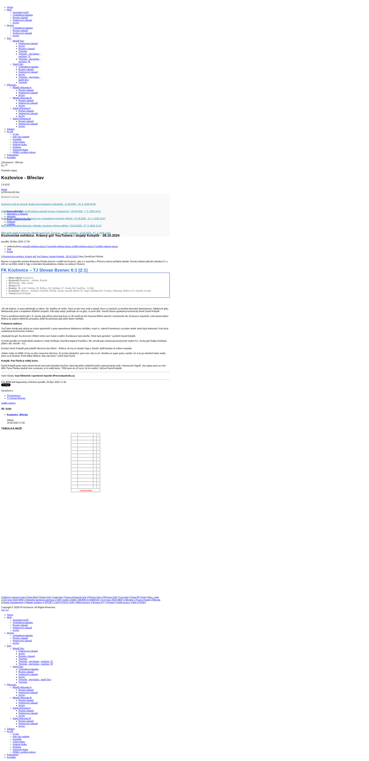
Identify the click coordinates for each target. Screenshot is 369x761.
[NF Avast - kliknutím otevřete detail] (137, 597)
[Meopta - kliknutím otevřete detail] (155, 600)
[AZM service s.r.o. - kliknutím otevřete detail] (122, 602)
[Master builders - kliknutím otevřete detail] (33, 602)
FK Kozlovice (14, 395)
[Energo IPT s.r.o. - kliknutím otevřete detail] (98, 602)
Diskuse (11, 222)
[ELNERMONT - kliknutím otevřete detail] (12, 600)
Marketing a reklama (17, 214)
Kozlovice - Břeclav (17, 414)
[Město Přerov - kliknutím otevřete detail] (94, 597)
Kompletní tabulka (86, 490)
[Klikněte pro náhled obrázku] (39, 256)
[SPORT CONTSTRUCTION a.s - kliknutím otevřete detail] (58, 602)
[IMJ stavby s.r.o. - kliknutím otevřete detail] (138, 602)
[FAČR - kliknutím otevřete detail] (153, 597)
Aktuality (11, 216)
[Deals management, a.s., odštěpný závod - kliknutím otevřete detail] (12, 602)
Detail (4, 189)
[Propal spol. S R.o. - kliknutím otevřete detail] (109, 602)
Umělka (11, 224)
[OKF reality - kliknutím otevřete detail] (62, 600)
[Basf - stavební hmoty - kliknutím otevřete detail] (32, 597)
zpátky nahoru (8, 403)
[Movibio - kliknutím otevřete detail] (128, 600)
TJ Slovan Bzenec (16, 398)
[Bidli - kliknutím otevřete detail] (72, 600)
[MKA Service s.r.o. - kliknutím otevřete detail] (82, 602)
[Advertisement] (12, 545)
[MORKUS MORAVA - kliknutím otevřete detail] (88, 600)
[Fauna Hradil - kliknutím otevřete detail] (142, 600)
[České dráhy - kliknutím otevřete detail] (111, 600)
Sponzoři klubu (14, 211)
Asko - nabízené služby (19, 219)
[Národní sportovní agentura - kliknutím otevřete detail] (39, 600)
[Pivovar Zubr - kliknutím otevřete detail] (109, 597)
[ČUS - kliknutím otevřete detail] (123, 597)
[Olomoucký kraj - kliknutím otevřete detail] (75, 597)
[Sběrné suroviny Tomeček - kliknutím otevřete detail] (13, 597)
